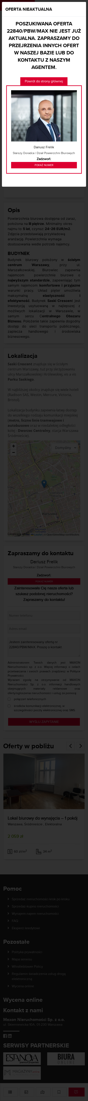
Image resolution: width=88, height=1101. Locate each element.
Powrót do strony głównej (44, 81)
